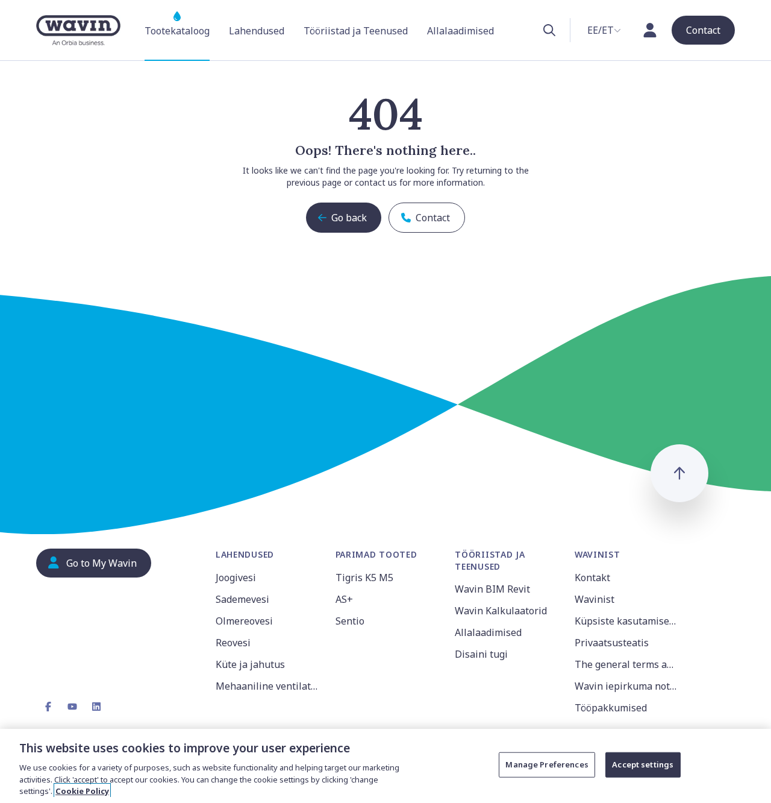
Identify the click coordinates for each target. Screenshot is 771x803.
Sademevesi (242, 599)
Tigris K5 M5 (364, 577)
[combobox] (604, 30)
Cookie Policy (82, 790)
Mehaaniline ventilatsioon (268, 686)
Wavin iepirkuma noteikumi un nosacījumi (627, 686)
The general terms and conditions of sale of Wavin (627, 664)
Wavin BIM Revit (492, 589)
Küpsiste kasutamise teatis (627, 621)
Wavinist (594, 599)
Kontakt (592, 577)
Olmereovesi (244, 621)
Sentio (350, 621)
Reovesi (233, 642)
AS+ (344, 599)
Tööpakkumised (611, 707)
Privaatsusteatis (612, 642)
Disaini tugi (481, 654)
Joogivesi (236, 577)
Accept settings (642, 764)
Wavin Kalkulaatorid (501, 610)
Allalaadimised (488, 632)
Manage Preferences (546, 764)
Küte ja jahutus (250, 664)
